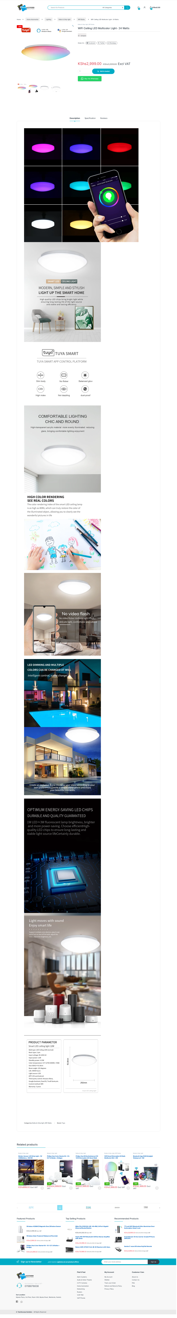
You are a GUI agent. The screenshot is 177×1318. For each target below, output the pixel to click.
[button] (73, 26)
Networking (81, 1289)
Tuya (63, 1123)
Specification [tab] (90, 118)
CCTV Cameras (82, 1283)
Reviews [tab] (103, 118)
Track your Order (110, 1283)
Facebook (91, 43)
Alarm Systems (82, 1277)
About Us (135, 1277)
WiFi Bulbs (81, 19)
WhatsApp (112, 43)
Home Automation (32, 19)
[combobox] (74, 8)
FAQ (133, 1283)
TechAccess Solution (25, 1312)
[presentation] (159, 1208)
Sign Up (153, 1262)
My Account (108, 1277)
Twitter (102, 43)
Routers (79, 1292)
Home (19, 19)
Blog (133, 1286)
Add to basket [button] (41, 1188)
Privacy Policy (109, 1289)
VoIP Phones (81, 1298)
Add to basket (105, 71)
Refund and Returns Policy (113, 1286)
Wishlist (106, 1280)
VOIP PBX (80, 1295)
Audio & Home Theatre (84, 1280)
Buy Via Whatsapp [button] (91, 79)
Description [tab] (75, 118)
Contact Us (135, 1280)
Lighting (48, 19)
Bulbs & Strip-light (64, 19)
